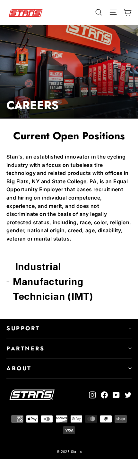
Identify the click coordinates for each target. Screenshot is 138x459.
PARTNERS (25, 348)
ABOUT (19, 368)
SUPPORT (23, 328)
